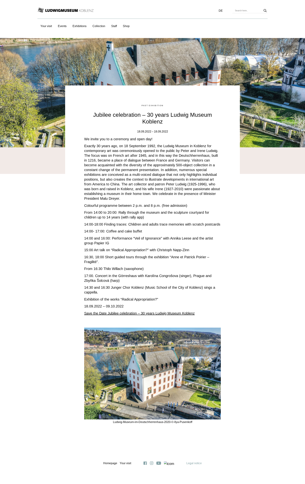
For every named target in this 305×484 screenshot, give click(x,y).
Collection (98, 26)
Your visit (46, 26)
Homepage (110, 463)
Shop (126, 26)
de (221, 10)
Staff (114, 26)
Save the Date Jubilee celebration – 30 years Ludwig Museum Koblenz (139, 313)
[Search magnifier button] (265, 10)
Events (62, 26)
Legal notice (194, 463)
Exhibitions (79, 26)
